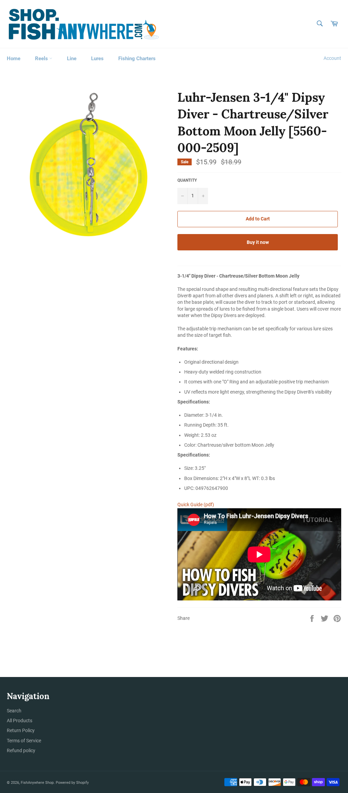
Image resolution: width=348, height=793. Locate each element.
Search (14, 710)
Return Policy (21, 730)
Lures (97, 58)
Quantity (187, 180)
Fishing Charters (137, 58)
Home (13, 58)
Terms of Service (24, 740)
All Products (19, 720)
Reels (42, 58)
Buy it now (258, 242)
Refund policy (21, 750)
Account (332, 58)
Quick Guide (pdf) (195, 504)
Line (71, 58)
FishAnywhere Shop (37, 782)
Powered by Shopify (72, 782)
